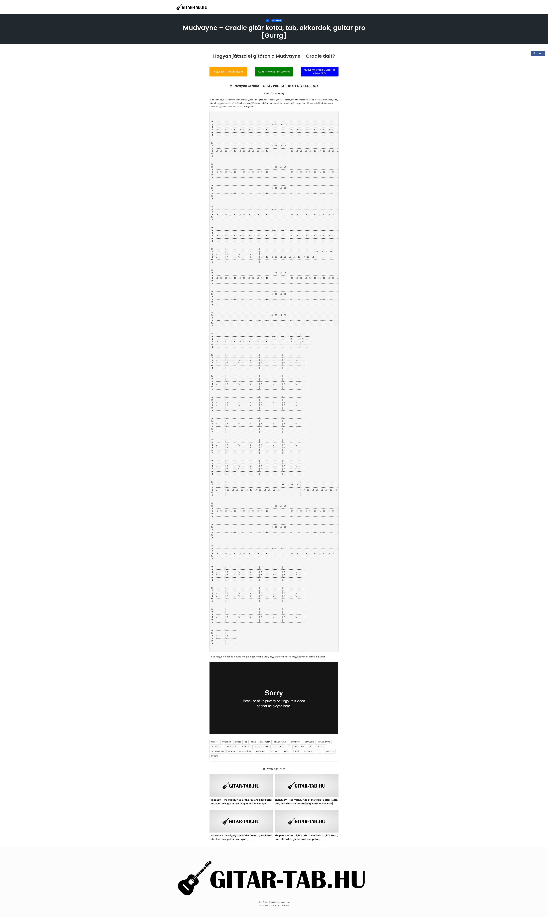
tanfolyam (329, 751)
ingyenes (260, 751)
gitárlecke (309, 742)
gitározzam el (232, 747)
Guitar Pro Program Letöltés (274, 71)
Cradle (238, 742)
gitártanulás (278, 747)
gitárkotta (295, 742)
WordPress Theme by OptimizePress (274, 905)
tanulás (214, 756)
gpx (310, 747)
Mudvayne (276, 21)
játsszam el (274, 751)
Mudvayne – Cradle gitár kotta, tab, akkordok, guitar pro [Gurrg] (274, 31)
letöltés (296, 751)
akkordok (226, 742)
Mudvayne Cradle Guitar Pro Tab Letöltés (320, 71)
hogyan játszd (245, 751)
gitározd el (216, 747)
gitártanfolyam (261, 747)
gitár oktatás (280, 742)
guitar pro (320, 747)
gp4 (302, 747)
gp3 (295, 747)
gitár (253, 742)
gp (289, 747)
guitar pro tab (217, 751)
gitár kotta (265, 742)
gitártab (246, 747)
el (246, 742)
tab (319, 751)
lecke (286, 751)
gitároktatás (324, 742)
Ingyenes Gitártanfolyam (228, 71)
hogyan (231, 751)
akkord (214, 742)
